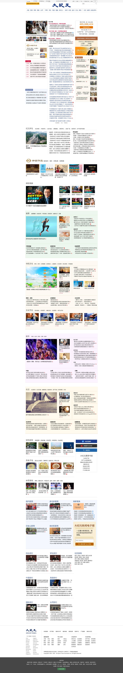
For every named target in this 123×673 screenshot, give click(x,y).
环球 (39, 336)
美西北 (80, 557)
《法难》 (83, 43)
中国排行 (29, 577)
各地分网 (93, 10)
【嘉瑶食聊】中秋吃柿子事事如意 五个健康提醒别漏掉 (64, 225)
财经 (66, 10)
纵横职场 (44, 389)
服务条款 (65, 631)
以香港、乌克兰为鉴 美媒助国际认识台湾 (60, 537)
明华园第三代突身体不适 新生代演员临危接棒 (61, 376)
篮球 (51, 481)
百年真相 (37, 310)
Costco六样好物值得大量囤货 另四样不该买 (60, 78)
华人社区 (60, 637)
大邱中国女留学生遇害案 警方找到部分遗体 (60, 80)
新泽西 (76, 557)
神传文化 (73, 639)
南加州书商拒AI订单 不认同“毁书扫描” (59, 74)
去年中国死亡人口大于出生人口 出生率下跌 (37, 589)
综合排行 (29, 553)
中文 (27, 638)
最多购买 (46, 161)
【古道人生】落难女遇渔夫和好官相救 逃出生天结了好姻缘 (64, 290)
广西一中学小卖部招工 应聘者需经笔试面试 (60, 72)
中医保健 (44, 213)
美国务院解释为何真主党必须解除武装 (59, 40)
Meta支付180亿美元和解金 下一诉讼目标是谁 (60, 104)
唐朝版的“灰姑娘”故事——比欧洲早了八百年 (84, 271)
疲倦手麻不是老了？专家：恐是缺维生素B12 (61, 253)
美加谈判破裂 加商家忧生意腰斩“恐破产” (60, 511)
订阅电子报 (86, 1)
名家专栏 (74, 128)
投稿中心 (77, 631)
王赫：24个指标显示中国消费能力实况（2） (83, 151)
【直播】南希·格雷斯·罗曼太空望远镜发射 (60, 69)
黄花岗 (64, 664)
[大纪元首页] (31, 633)
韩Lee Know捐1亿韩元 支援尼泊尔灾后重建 (85, 374)
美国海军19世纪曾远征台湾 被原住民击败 (59, 100)
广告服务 (83, 631)
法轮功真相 (91, 34)
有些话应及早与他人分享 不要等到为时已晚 (56, 452)
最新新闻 (46, 637)
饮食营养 (39, 213)
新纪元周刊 (92, 662)
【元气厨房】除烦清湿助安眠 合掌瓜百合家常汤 (86, 248)
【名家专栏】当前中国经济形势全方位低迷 (83, 142)
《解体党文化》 (86, 464)
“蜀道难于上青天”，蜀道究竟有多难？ (59, 303)
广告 (81, 1)
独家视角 (76, 501)
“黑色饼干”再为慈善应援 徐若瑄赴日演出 (83, 351)
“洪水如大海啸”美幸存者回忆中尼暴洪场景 (37, 616)
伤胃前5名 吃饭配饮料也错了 (57, 248)
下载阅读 (65, 122)
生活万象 (39, 389)
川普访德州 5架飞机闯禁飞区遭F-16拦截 (59, 121)
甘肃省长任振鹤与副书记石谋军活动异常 (59, 116)
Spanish (28, 640)
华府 (86, 555)
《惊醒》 (90, 43)
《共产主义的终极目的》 (90, 31)
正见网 (80, 664)
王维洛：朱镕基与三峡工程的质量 (81, 137)
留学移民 (60, 389)
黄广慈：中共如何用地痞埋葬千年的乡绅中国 (83, 140)
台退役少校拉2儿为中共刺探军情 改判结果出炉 (66, 606)
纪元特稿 (37, 128)
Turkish (28, 652)
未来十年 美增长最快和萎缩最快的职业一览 (61, 595)
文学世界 (79, 640)
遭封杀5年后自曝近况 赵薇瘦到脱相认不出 (83, 341)
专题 (53, 10)
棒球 (54, 481)
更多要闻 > (57, 122)
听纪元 (61, 10)
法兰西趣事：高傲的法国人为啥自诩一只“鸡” (64, 276)
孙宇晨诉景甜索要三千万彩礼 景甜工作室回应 (36, 376)
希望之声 (40, 662)
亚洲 (81, 564)
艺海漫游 (70, 264)
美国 (31, 10)
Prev (28, 28)
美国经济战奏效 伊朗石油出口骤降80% (36, 612)
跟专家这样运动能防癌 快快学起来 (35, 239)
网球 (36, 481)
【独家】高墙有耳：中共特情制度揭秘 (83, 517)
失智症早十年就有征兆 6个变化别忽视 (82, 218)
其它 (64, 644)
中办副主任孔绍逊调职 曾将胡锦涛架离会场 (37, 565)
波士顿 (90, 555)
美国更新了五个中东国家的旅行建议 (58, 93)
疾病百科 (50, 213)
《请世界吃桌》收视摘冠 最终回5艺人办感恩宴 (84, 359)
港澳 (53, 640)
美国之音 (50, 662)
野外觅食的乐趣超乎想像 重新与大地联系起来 (36, 429)
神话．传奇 (37, 264)
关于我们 (35, 1)
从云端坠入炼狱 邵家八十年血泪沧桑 (82, 274)
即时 (46, 10)
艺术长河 (73, 646)
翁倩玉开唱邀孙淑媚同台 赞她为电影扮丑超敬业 (85, 355)
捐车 (74, 1)
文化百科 (59, 264)
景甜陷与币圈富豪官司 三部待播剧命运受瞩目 (64, 348)
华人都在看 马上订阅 (84, 544)
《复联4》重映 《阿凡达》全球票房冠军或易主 (39, 361)
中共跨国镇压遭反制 (62, 31)
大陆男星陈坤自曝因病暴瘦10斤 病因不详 (83, 346)
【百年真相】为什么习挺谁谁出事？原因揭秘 (60, 102)
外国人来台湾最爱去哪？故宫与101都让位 (83, 394)
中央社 (34, 664)
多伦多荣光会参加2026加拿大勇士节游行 (66, 505)
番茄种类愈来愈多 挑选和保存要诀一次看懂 (36, 423)
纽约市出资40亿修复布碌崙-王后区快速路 (36, 517)
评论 (50, 10)
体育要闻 (29, 480)
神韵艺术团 (29, 662)
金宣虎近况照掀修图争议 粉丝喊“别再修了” (85, 377)
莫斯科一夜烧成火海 (77, 194)
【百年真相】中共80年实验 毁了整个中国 (76, 323)
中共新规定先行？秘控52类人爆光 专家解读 (60, 108)
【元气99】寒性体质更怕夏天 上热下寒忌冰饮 (36, 249)
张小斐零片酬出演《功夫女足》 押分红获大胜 (36, 374)
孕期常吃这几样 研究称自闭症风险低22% (84, 249)
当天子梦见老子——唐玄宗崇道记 (83, 301)
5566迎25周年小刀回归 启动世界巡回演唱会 (61, 372)
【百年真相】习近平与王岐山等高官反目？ (32, 323)
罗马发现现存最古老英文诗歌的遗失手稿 (60, 301)
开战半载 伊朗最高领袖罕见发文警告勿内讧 (61, 41)
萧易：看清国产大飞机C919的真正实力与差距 (83, 133)
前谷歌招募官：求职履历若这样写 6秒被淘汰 (85, 423)
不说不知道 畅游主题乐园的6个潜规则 (59, 427)
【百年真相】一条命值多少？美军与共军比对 (90, 323)
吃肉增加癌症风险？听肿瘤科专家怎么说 (60, 251)
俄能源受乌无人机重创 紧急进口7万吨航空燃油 (61, 110)
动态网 (54, 666)
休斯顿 (82, 559)
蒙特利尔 (90, 560)
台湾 (41, 10)
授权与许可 (58, 631)
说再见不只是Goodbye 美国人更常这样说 (83, 406)
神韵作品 (35, 662)
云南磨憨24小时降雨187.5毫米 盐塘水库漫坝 (60, 76)
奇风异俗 (54, 440)
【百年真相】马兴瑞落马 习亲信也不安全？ (47, 323)
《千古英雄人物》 (86, 470)
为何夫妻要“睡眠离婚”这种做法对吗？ (82, 410)
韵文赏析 (65, 264)
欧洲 (76, 564)
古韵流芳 (42, 310)
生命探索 (79, 639)
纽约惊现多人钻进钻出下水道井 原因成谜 (36, 103)
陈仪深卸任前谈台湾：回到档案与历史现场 (61, 535)
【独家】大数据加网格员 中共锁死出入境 (89, 505)
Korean (27, 641)
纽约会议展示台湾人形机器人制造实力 (35, 94)
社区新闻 (78, 553)
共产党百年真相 (81, 128)
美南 (84, 557)
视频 (57, 10)
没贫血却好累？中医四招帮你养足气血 (35, 251)
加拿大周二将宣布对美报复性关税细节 (59, 513)
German (35, 643)
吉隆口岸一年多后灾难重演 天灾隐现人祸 (36, 570)
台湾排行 (53, 602)
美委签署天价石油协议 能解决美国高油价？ (60, 88)
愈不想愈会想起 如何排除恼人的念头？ (36, 415)
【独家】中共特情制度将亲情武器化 (83, 511)
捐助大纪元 (89, 631)
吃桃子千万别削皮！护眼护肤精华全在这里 (84, 234)
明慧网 (76, 664)
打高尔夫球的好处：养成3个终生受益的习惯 (85, 425)
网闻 (53, 644)
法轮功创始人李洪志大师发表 (86, 38)
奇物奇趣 (43, 440)
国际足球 (40, 481)
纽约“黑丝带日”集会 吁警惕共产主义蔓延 (36, 519)
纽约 (76, 555)
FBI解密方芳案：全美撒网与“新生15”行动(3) (60, 118)
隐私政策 (71, 631)
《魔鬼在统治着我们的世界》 (86, 462)
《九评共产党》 (80, 31)
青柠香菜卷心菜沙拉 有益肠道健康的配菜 (56, 472)
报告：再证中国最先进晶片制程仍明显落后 (60, 114)
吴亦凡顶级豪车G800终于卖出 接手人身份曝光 (84, 343)
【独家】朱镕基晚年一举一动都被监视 (83, 515)
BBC (31, 664)
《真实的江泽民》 (86, 466)
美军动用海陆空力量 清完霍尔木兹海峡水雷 (61, 43)
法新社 (28, 664)
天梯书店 (82, 662)
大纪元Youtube (87, 446)
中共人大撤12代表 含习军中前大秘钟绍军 (36, 568)
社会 (49, 644)
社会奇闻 (60, 440)
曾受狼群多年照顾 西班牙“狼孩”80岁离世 (31, 452)
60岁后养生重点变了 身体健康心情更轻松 (35, 248)
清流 (84, 664)
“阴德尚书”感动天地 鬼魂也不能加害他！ (83, 276)
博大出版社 (60, 666)
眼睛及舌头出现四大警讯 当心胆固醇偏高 (83, 220)
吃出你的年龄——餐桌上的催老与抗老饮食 (36, 425)
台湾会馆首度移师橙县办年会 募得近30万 (66, 530)
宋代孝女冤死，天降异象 (32, 305)
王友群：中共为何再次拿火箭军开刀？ (59, 150)
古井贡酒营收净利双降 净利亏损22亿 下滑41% (61, 96)
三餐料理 (45, 460)
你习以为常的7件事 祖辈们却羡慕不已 (82, 232)
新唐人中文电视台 (57, 662)
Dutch (34, 646)
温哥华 (85, 560)
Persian (35, 652)
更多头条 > (36, 41)
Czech (34, 649)
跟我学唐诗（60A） (81, 81)
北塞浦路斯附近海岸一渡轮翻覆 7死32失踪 (60, 55)
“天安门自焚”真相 (83, 34)
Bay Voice (60, 664)
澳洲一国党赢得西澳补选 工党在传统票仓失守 (61, 81)
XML (62, 122)
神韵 (80, 10)
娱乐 (73, 10)
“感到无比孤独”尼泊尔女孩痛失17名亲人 (60, 25)
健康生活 (55, 213)
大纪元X (87, 450)
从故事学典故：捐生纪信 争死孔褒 (58, 305)
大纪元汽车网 (89, 664)
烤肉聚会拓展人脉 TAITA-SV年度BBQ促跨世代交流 (42, 530)
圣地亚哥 (86, 559)
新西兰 (87, 562)
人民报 (68, 664)
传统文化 (80, 57)
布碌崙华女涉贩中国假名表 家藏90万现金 (36, 100)
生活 (85, 10)
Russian (28, 647)
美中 (76, 559)
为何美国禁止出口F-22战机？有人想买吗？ (60, 98)
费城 (79, 559)
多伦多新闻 (54, 501)
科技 (70, 10)
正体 (47, 1)
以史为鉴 (49, 128)
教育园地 (73, 644)
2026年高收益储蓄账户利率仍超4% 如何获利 (60, 52)
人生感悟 (73, 640)
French (27, 643)
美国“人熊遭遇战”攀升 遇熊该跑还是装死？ (43, 452)
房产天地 (55, 389)
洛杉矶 (83, 555)
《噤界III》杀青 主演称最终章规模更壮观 (83, 365)
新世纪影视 (49, 664)
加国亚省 (77, 560)
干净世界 (45, 662)
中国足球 (46, 481)
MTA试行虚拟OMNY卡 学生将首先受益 (36, 511)
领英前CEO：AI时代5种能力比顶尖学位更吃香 (85, 429)
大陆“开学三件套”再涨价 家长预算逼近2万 (60, 66)
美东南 (87, 557)
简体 (49, 1)
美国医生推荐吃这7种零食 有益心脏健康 (83, 400)
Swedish (28, 646)
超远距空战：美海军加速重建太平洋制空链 (83, 153)
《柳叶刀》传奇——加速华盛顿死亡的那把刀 (85, 299)
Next (45, 28)
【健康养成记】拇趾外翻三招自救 (81, 224)
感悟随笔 (55, 128)
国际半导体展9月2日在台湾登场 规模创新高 (60, 60)
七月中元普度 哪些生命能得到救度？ (82, 272)
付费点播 (55, 161)
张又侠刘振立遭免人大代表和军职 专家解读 (42, 557)
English (35, 638)
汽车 (65, 389)
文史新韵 (54, 310)
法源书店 (87, 662)
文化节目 (29, 310)
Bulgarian (28, 654)
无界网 (94, 664)
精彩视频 (29, 183)
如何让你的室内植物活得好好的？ (81, 408)
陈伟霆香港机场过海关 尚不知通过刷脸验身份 (84, 357)
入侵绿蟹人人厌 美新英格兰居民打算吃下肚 (60, 112)
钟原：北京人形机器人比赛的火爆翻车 (59, 148)
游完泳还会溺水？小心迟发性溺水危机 (59, 249)
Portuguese (36, 644)
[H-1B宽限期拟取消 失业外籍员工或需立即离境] (36, 27)
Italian (27, 644)
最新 (51, 161)
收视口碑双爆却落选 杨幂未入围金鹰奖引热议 (36, 377)
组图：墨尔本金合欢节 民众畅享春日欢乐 (59, 48)
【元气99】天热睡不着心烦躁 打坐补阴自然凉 (84, 225)
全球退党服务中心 (41, 664)
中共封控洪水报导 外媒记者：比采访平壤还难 (61, 28)
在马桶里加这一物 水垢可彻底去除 (82, 396)
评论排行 (75, 132)
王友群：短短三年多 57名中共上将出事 (59, 142)
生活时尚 (33, 389)
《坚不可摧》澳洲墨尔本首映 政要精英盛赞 (61, 32)
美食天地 (29, 460)
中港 (32, 336)
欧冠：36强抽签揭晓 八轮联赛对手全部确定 (56, 492)
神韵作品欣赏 (77, 288)
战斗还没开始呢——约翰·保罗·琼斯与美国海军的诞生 (82, 78)
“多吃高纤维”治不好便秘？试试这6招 (83, 253)
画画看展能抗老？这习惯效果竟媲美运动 (83, 238)
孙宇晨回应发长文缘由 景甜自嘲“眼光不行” (84, 345)
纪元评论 (29, 128)
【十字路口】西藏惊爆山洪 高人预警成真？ (84, 269)
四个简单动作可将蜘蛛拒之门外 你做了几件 (60, 92)
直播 (60, 213)
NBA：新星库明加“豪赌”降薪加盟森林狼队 (68, 492)
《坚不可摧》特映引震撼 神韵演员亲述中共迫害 (62, 35)
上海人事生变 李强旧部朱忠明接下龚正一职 (37, 567)
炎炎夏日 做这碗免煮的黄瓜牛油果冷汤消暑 (31, 472)
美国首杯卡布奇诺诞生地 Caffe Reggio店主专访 (84, 414)
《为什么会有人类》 (86, 45)
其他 (61, 481)
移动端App (41, 1)
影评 (45, 336)
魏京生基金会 (66, 666)
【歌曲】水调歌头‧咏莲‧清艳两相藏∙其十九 (37, 289)
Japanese (35, 640)
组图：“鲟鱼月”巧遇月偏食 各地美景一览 (68, 452)
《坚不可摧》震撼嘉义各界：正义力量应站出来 (62, 34)
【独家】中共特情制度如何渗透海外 (83, 513)
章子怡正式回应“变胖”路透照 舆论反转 (35, 372)
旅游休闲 (49, 389)
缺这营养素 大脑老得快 (80, 251)
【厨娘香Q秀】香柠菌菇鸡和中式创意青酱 (68, 472)
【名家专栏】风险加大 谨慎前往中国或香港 (83, 144)
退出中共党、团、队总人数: (86, 22)
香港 (35, 10)
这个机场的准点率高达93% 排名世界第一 (60, 425)
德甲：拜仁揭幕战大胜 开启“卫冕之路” (31, 492)
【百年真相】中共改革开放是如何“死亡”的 (61, 323)
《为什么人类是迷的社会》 (86, 41)
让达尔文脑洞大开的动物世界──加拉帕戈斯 (61, 423)
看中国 (72, 664)
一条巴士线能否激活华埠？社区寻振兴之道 (36, 92)
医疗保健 (87, 640)
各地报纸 (46, 631)
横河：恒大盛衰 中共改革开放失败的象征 (82, 139)
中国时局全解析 (62, 23)
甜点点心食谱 (38, 460)
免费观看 (62, 161)
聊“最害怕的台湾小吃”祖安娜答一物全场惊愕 (61, 374)
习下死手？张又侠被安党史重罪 (36, 206)
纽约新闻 (30, 90)
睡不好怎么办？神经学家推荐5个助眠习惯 (83, 222)
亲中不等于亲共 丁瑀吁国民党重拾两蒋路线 (60, 64)
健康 (88, 10)
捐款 (77, 1)
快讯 (29, 61)
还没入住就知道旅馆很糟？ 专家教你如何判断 (84, 398)
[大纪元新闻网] (61, 5)
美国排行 (53, 577)
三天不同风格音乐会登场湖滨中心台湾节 (60, 519)
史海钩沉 (48, 264)
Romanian (28, 649)
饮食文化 (51, 460)
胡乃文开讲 (60, 310)
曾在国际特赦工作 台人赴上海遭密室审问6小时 (61, 57)
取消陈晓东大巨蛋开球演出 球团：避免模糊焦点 (85, 353)
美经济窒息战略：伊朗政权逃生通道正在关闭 (83, 146)
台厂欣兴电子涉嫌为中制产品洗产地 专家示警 (61, 53)
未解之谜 (48, 310)
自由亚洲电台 (66, 662)
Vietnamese (36, 654)
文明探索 (43, 264)
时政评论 (43, 128)
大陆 (28, 10)
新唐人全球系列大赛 (89, 288)
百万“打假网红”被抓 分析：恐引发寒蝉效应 (37, 595)
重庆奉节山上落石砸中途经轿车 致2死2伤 (59, 67)
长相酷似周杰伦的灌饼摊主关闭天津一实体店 (60, 90)
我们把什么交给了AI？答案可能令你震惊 (83, 230)
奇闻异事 (37, 440)
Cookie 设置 (61, 668)
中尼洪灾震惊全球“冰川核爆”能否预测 (59, 26)
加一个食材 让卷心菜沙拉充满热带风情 (43, 472)
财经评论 (62, 128)
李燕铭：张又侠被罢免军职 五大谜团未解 (59, 146)
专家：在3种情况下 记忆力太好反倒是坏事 (83, 412)
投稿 (92, 1)
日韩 (42, 336)
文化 (76, 10)
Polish (34, 650)
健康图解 (33, 213)
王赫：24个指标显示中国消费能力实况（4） (60, 62)
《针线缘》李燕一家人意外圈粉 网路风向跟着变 (62, 377)
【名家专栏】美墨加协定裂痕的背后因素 (82, 149)
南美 (79, 564)
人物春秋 (54, 264)
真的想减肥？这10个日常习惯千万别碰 (83, 236)
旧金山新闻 (30, 526)
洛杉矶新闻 (54, 526)
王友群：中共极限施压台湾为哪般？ (81, 147)
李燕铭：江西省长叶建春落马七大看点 (82, 135)
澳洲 (84, 562)
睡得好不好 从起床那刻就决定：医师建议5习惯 (64, 239)
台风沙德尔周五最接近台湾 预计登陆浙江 (60, 619)
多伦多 (81, 560)
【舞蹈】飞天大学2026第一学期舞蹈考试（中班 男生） (46, 176)
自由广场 (68, 128)
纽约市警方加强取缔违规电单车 (34, 515)
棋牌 (58, 481)
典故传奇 (79, 644)
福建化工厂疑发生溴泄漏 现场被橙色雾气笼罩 (61, 84)
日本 (81, 562)
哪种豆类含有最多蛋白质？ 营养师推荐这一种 (36, 427)
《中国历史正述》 (86, 468)
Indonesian (35, 641)
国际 (38, 10)
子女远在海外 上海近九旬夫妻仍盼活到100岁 (60, 86)
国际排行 (29, 602)
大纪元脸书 (88, 441)
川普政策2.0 (58, 38)
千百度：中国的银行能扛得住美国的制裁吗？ (60, 50)
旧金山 (79, 555)
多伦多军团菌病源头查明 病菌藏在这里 (60, 517)
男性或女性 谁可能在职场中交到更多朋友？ (85, 427)
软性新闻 (29, 440)
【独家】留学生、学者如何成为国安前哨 (84, 519)
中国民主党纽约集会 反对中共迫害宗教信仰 (42, 505)
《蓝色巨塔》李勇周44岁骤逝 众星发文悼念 (85, 372)
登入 (95, 1)
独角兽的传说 (54, 299)
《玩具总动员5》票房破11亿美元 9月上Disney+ (84, 364)
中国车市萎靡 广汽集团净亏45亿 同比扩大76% (61, 106)
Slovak (27, 650)
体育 (45, 644)
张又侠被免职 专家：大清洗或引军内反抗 (36, 563)
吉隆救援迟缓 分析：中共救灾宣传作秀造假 (37, 587)
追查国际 (54, 664)
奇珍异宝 (48, 440)
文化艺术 (74, 637)
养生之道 (56, 460)
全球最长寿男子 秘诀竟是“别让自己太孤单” (64, 401)
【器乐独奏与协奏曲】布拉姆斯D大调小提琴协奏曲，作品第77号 (61, 176)
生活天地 (87, 637)
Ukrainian (35, 647)
